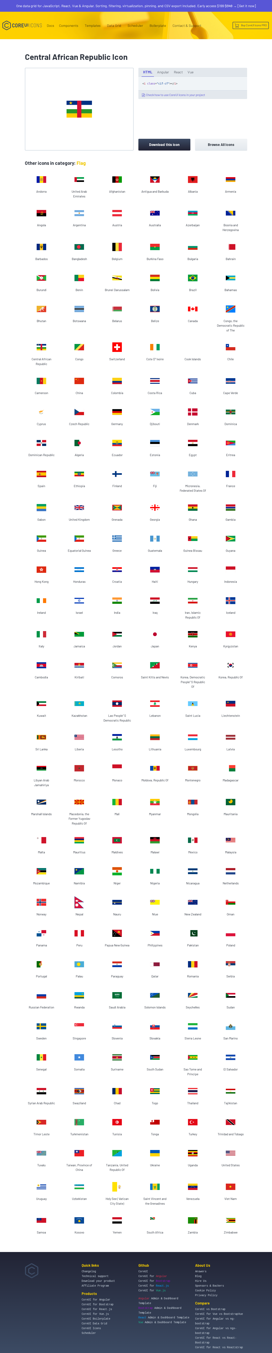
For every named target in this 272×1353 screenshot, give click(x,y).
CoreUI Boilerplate (96, 1318)
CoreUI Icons (91, 1328)
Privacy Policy (206, 1295)
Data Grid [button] (114, 25)
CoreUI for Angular (96, 1299)
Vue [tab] (191, 72)
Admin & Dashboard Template (163, 1317)
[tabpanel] (192, 88)
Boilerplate (158, 25)
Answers (200, 1271)
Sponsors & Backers (209, 1285)
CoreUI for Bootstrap (97, 1304)
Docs (50, 25)
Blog (198, 1276)
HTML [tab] (147, 72)
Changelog (89, 1271)
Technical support (95, 1276)
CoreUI (143, 1271)
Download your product (98, 1281)
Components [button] (68, 25)
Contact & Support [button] (186, 25)
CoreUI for (152, 1276)
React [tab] (178, 72)
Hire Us (200, 1281)
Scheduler (135, 25)
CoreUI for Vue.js (95, 1314)
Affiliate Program (95, 1285)
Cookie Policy (205, 1290)
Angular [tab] (163, 72)
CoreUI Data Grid (94, 1323)
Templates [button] (93, 25)
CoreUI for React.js (97, 1309)
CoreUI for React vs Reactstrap (219, 1347)
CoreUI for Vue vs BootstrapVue (219, 1314)
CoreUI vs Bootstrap (210, 1309)
